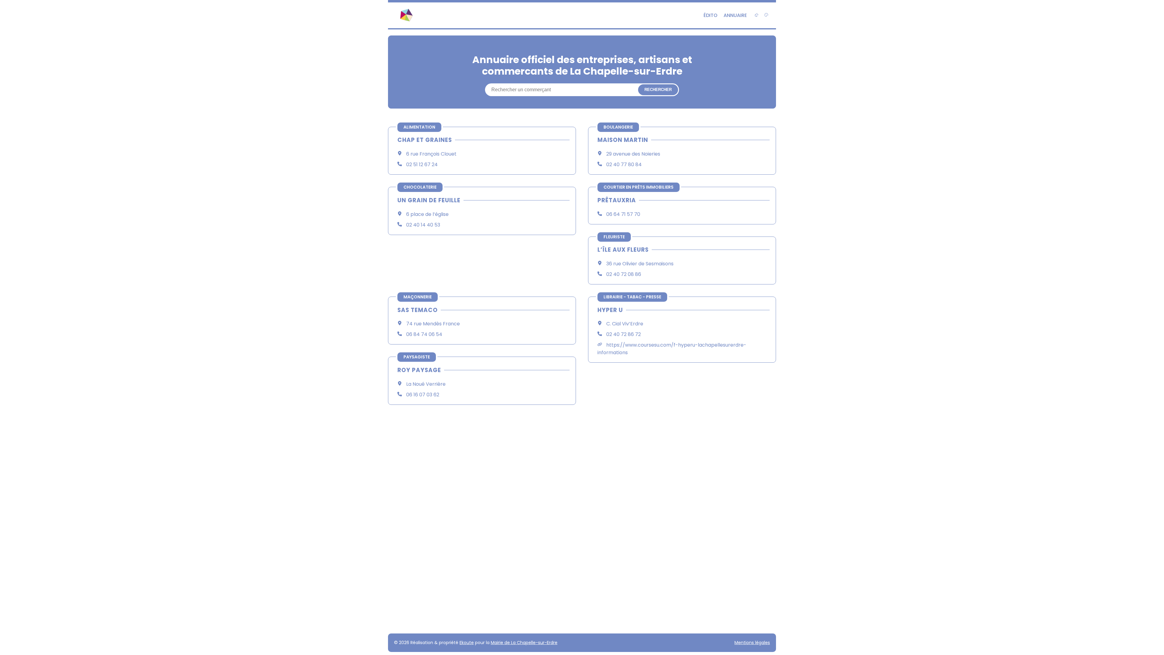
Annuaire (735, 15)
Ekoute (467, 643)
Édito (710, 15)
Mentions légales (752, 643)
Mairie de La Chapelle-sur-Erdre (524, 643)
